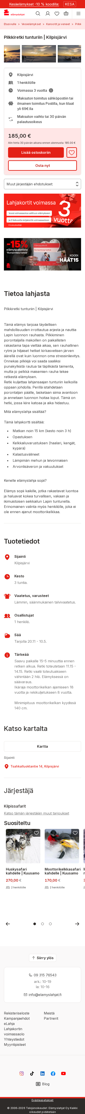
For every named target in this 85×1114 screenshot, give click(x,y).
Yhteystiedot (14, 1039)
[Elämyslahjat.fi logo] (15, 13)
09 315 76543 (45, 975)
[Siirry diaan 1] (35, 924)
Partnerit (51, 1018)
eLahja (9, 1023)
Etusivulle (10, 24)
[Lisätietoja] (51, 90)
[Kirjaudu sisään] (47, 13)
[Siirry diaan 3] (50, 924)
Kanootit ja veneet (58, 24)
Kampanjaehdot (17, 1018)
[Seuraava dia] (77, 924)
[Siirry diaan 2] (42, 924)
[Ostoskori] (66, 13)
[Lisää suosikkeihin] (71, 152)
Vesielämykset (31, 24)
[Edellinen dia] (8, 924)
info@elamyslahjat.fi (45, 994)
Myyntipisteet (15, 1044)
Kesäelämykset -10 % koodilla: (34, 4)
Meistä (49, 1013)
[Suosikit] (56, 13)
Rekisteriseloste (16, 1013)
